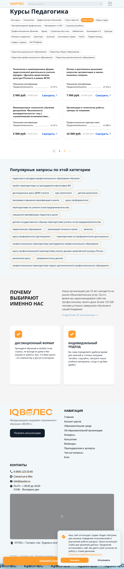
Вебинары (70, 444)
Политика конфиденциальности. (85, 554)
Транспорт (38, 37)
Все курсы (15, 20)
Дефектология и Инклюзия (49, 20)
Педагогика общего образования (64, 52)
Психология (28, 20)
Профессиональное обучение (24, 31)
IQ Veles (17, 3)
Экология (50, 37)
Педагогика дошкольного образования (28, 52)
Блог (67, 457)
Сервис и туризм (18, 42)
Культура (108, 31)
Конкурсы (69, 435)
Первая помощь (95, 37)
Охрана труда (102, 20)
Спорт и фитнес (72, 20)
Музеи (44, 31)
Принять (74, 560)
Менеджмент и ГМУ (53, 26)
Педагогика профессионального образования (31, 57)
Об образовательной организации (83, 430)
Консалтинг (70, 439)
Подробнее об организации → (80, 315)
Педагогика (87, 20)
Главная (69, 417)
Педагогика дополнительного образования (75, 57)
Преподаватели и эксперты (79, 448)
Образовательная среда (77, 426)
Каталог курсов (72, 421)
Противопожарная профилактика (26, 26)
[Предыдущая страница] (54, 151)
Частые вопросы (73, 452)
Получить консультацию (27, 433)
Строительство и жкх (60, 31)
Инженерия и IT (94, 31)
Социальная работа (74, 26)
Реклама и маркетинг (21, 37)
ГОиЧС (82, 37)
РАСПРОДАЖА (36, 42)
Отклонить (104, 560)
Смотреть (48, 95)
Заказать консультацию (56, 561)
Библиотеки (78, 31)
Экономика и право (66, 37)
